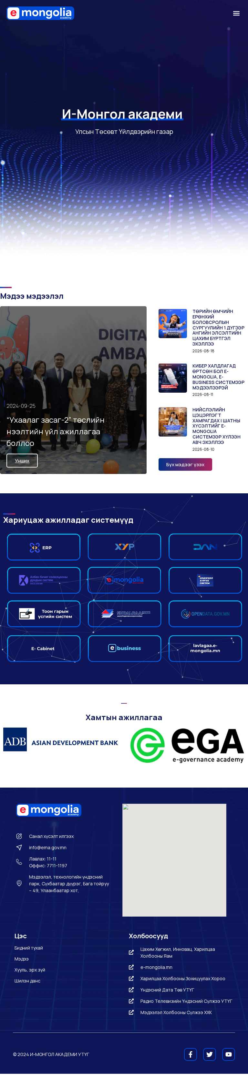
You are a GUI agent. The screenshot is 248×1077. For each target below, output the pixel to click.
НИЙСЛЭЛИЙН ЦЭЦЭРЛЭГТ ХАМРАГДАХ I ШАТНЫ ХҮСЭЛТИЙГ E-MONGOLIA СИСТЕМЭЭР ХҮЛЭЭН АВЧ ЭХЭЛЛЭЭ (216, 426)
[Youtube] (228, 1054)
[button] (236, 13)
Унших (22, 460)
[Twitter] (209, 1054)
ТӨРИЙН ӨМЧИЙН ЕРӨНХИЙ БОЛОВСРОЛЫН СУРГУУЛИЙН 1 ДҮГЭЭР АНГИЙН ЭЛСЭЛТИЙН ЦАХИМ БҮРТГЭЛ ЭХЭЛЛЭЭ (218, 327)
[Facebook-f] (190, 1054)
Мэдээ (22, 959)
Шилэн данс (27, 981)
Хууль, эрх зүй (30, 970)
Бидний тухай (29, 948)
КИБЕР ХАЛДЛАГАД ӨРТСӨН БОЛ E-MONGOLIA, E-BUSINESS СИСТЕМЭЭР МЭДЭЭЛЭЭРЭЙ (218, 376)
